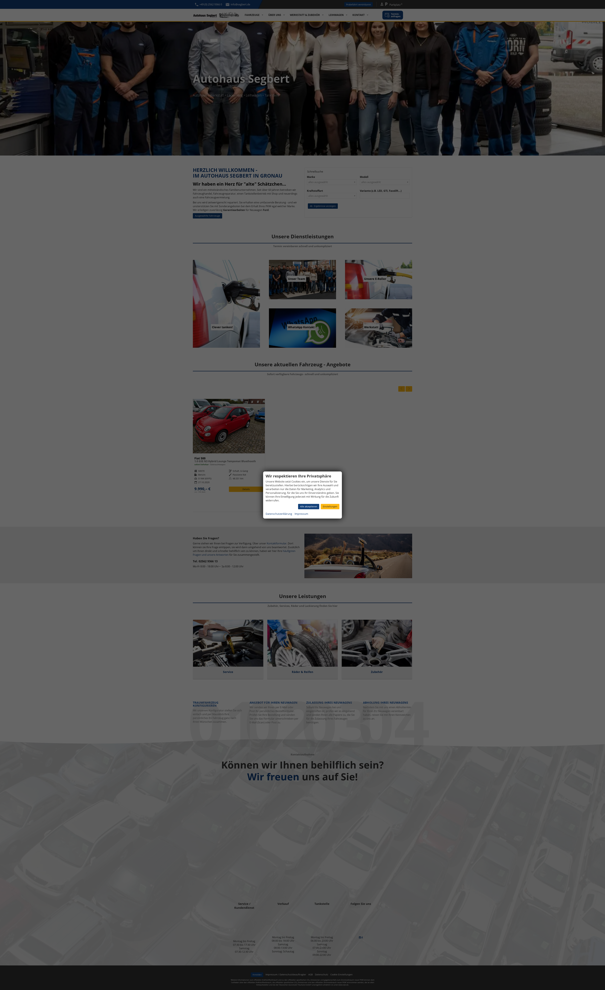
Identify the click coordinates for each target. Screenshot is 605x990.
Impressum (301, 514)
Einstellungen (330, 506)
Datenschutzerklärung (279, 514)
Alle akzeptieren (308, 506)
